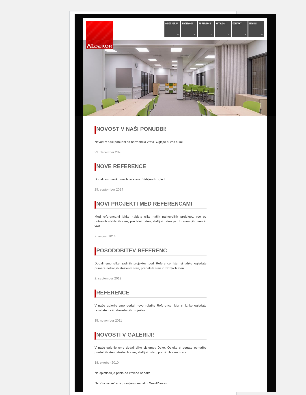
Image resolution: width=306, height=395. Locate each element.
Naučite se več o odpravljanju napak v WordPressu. (131, 383)
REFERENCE (206, 29)
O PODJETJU (172, 29)
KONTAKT (239, 29)
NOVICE (256, 29)
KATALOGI (222, 29)
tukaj (179, 142)
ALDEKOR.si (100, 35)
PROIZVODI (189, 29)
